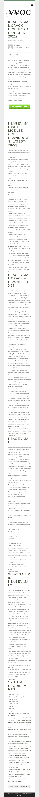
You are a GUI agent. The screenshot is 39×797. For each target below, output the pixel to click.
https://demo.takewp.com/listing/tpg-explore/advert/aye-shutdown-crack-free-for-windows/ (18, 765)
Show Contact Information (18, 786)
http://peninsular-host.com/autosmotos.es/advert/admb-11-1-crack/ (19, 713)
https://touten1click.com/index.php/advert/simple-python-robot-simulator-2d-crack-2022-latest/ (22, 725)
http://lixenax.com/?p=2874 (16, 760)
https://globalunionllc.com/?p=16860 (18, 748)
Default (16, 54)
